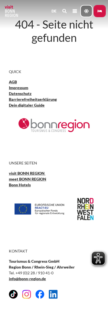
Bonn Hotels (20, 184)
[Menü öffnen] (74, 11)
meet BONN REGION (27, 179)
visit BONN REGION (27, 173)
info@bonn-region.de (27, 278)
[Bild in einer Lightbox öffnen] (54, 125)
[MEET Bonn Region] (86, 11)
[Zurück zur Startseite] (11, 11)
